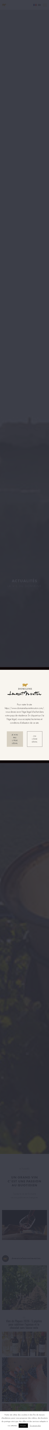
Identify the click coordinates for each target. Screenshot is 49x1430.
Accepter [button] (23, 1425)
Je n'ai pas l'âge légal (15, 739)
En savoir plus (35, 1425)
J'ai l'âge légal (35, 739)
